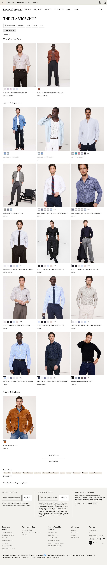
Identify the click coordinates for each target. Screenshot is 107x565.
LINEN (40, 9)
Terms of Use (71, 555)
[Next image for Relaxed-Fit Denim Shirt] (33, 129)
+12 (88, 153)
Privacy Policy (53, 510)
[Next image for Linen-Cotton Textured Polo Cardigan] (67, 65)
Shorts (84, 473)
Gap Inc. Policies (55, 557)
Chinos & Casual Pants (50, 473)
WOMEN (28, 9)
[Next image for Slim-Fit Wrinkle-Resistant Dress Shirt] (101, 241)
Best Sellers (16, 473)
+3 (20, 89)
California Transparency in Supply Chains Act (35, 557)
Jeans (63, 473)
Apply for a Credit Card (54, 545)
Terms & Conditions (60, 508)
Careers (73, 530)
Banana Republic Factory (96, 535)
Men (4, 483)
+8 (88, 378)
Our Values (74, 533)
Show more (6, 476)
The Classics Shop (12, 483)
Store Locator (93, 533)
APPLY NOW (80, 504)
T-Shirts (37, 473)
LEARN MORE (92, 504)
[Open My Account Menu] (99, 2)
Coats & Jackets (95, 473)
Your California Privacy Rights (56, 555)
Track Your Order (7, 540)
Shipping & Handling (8, 535)
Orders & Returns (7, 538)
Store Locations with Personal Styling (31, 533)
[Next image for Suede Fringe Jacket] (33, 417)
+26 (54, 209)
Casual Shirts (27, 473)
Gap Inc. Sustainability (75, 536)
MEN (34, 9)
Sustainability (80, 555)
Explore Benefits (53, 538)
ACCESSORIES (59, 9)
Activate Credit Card (54, 540)
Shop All (7, 473)
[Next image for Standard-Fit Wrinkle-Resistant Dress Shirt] (101, 185)
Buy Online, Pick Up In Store (8, 549)
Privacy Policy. (26, 505)
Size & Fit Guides (7, 545)
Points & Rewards (53, 535)
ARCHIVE (48, 9)
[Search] (101, 9)
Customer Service (7, 532)
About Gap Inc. (90, 555)
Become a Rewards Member (56, 543)
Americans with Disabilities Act (11, 557)
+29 (54, 265)
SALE (68, 9)
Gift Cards (5, 543)
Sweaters (76, 473)
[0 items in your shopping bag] (104, 2)
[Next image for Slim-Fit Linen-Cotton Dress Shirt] (33, 65)
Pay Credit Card (52, 532)
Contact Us (92, 530)
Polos (69, 473)
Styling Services (27, 530)
